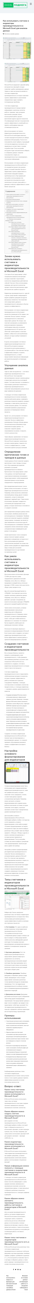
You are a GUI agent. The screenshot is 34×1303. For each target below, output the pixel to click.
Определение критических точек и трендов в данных (16, 201)
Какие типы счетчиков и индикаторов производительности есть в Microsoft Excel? (19, 250)
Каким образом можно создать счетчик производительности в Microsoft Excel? (18, 228)
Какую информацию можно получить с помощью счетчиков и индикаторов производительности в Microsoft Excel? (19, 239)
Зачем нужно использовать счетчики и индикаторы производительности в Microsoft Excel (15, 196)
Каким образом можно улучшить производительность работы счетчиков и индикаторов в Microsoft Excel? (18, 245)
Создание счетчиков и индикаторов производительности (15, 210)
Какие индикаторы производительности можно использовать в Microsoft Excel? (18, 233)
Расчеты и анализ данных (12, 34)
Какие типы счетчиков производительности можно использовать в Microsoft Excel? (18, 224)
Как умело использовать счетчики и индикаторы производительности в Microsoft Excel (15, 206)
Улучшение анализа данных (13, 199)
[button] (26, 192)
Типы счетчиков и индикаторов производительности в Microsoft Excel (15, 216)
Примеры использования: (15, 219)
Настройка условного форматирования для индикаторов (16, 213)
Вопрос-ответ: (9, 220)
